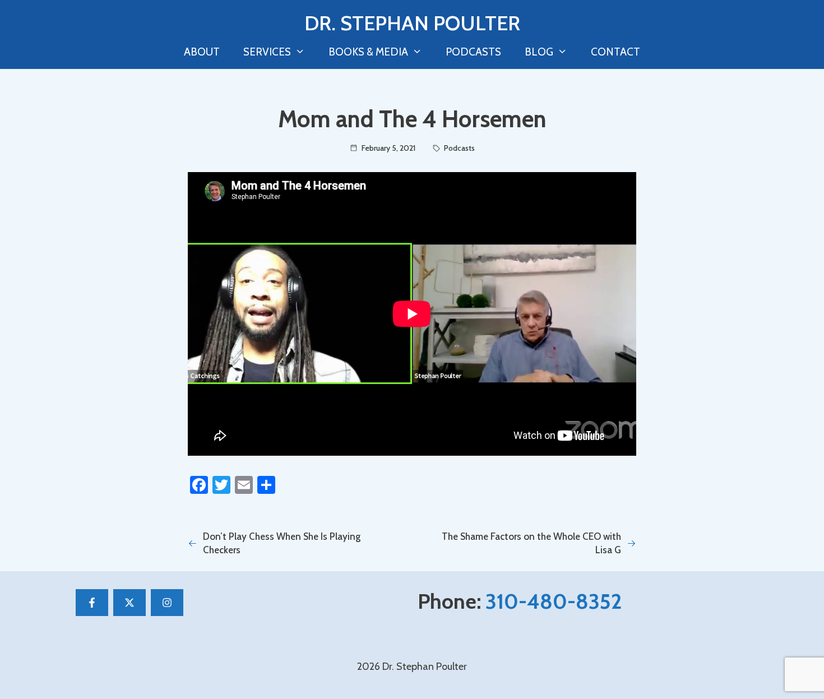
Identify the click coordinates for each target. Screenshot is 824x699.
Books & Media (368, 51)
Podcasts (473, 51)
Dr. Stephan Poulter (412, 23)
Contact (615, 51)
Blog (539, 51)
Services (267, 51)
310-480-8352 (553, 601)
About (202, 51)
